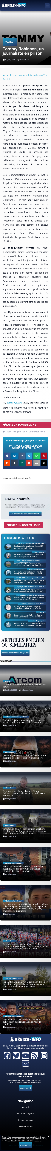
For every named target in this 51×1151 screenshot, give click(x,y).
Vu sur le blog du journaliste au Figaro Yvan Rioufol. (25, 77)
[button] (47, 6)
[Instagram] (44, 1055)
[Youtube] (25, 1055)
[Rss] (34, 1055)
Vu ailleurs (9, 42)
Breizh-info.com (14, 402)
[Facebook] (7, 1055)
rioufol (25, 431)
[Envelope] (25, 1063)
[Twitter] (16, 1055)
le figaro (17, 431)
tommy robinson (37, 431)
